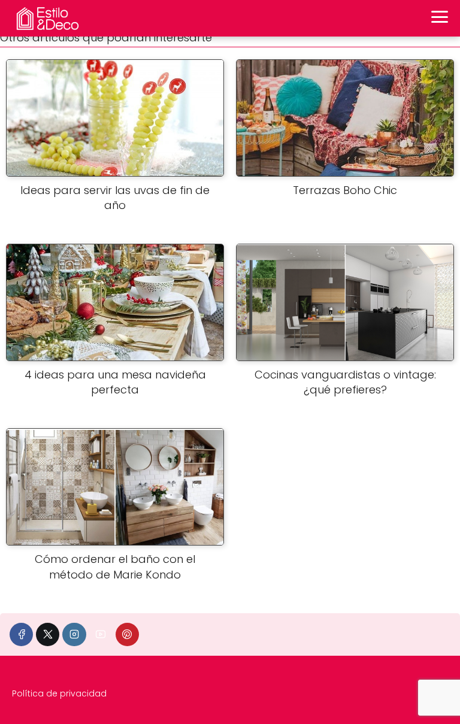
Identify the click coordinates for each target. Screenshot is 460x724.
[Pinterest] (127, 634)
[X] (47, 634)
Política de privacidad (59, 693)
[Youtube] (101, 634)
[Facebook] (21, 634)
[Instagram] (74, 634)
